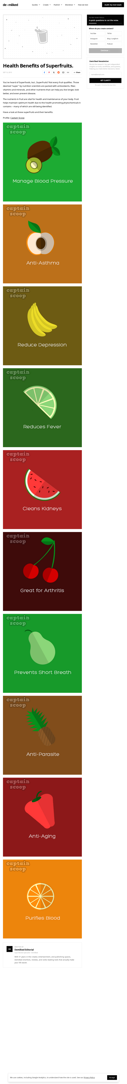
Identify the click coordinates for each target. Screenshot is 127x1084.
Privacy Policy (89, 1077)
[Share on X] (54, 72)
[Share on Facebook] (44, 72)
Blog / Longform (112, 39)
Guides (35, 5)
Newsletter (94, 44)
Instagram (93, 39)
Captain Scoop (17, 117)
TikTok (109, 33)
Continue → (105, 50)
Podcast (110, 44)
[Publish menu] (61, 5)
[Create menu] (50, 5)
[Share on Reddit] (59, 72)
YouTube (93, 33)
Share (78, 72)
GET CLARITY (105, 80)
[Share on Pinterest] (49, 72)
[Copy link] (68, 72)
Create (45, 5)
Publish (57, 5)
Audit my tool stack (113, 5)
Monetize (69, 5)
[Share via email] (63, 72)
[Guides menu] (39, 5)
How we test (83, 5)
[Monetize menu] (74, 5)
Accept (112, 1077)
